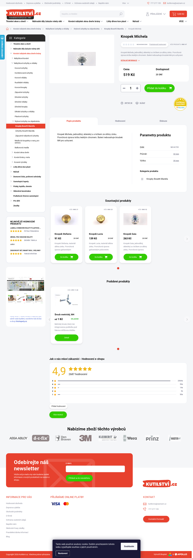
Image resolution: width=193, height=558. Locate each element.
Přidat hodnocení (58, 406)
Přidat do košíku (156, 88)
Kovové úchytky (21, 68)
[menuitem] (17, 21)
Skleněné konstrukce (22, 191)
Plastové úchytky (22, 116)
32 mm (176, 154)
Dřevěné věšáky (21, 102)
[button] (118, 268)
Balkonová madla (22, 148)
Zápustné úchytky (22, 92)
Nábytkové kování (21, 58)
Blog (8, 537)
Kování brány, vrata (22, 157)
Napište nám (103, 3)
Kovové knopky (21, 87)
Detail (66, 338)
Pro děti (16, 201)
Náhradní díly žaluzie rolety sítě (26, 49)
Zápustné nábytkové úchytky (27, 136)
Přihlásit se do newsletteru (79, 478)
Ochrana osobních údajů (84, 3)
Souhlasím (129, 546)
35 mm (176, 161)
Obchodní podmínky (52, 3)
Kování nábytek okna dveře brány (27, 53)
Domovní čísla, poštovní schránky (27, 177)
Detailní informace (129, 60)
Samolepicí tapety (21, 181)
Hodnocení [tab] (120, 121)
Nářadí (16, 172)
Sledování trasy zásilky (15, 528)
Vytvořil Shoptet (160, 554)
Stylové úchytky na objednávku (27, 121)
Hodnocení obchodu (14, 3)
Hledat (121, 14)
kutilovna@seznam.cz (157, 504)
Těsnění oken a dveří (22, 44)
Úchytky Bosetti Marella (25, 131)
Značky (16, 206)
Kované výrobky (20, 162)
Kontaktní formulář (156, 519)
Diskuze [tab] (163, 121)
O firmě (68, 3)
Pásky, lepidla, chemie (22, 186)
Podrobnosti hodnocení (157, 44)
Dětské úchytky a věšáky (25, 112)
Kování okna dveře (21, 152)
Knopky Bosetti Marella (25, 126)
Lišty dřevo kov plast (21, 167)
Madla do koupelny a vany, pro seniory (27, 142)
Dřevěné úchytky (21, 97)
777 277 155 (153, 509)
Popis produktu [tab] (74, 121)
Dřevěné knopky (21, 107)
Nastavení (62, 553)
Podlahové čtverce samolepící (25, 196)
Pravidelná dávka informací (17, 532)
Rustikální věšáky (22, 82)
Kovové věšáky (21, 78)
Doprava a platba (33, 3)
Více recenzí (58, 415)
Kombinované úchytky (24, 73)
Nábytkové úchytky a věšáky (25, 63)
